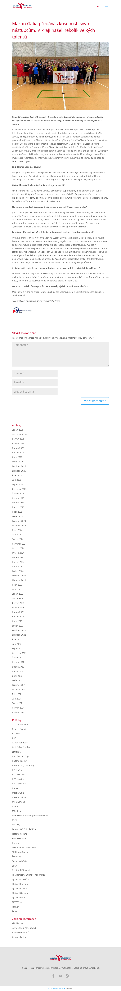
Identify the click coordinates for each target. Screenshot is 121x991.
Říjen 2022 (17, 639)
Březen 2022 (18, 671)
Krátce (15, 788)
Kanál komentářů (20, 932)
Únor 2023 (17, 621)
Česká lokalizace (20, 937)
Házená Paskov (19, 760)
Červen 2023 (18, 603)
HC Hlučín (17, 770)
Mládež (15, 806)
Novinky (16, 824)
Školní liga (17, 856)
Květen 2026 (18, 443)
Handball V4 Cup (20, 756)
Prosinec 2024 (19, 521)
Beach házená (19, 729)
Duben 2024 (18, 557)
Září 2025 (16, 479)
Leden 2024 (17, 571)
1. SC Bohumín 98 (21, 724)
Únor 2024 (17, 566)
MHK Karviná (18, 801)
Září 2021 (16, 698)
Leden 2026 (17, 461)
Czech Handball (20, 742)
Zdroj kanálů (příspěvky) (24, 927)
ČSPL (14, 738)
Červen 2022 (18, 657)
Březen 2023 (18, 616)
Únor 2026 (17, 457)
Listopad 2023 (19, 580)
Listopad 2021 (19, 689)
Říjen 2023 (17, 584)
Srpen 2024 (17, 539)
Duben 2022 (18, 666)
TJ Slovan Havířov (20, 879)
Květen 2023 (18, 607)
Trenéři (15, 906)
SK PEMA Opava (20, 852)
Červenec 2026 (19, 434)
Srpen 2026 (17, 429)
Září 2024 (16, 534)
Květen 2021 (18, 712)
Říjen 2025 (17, 475)
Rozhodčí (16, 843)
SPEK (14, 865)
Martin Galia (18, 792)
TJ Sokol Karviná (20, 884)
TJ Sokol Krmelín (20, 888)
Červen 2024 (18, 548)
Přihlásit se (17, 923)
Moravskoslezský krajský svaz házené (30, 815)
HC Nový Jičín (18, 774)
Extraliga (16, 751)
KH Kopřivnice (19, 783)
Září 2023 (16, 589)
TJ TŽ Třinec (18, 902)
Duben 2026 (18, 448)
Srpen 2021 (17, 703)
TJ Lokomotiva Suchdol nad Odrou (28, 874)
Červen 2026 (18, 438)
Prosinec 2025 (19, 466)
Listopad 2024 (19, 525)
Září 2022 (16, 644)
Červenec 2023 (19, 598)
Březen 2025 (18, 507)
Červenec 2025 (19, 489)
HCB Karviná (18, 779)
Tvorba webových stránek (57, 988)
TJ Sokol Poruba (19, 897)
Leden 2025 (17, 516)
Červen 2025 (18, 493)
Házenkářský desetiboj (23, 765)
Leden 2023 (17, 625)
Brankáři (16, 733)
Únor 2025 (17, 511)
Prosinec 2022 (19, 630)
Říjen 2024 (17, 530)
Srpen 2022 (17, 648)
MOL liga (16, 811)
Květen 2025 (18, 498)
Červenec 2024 (19, 543)
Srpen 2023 (17, 593)
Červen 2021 (18, 707)
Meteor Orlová (19, 797)
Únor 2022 (17, 675)
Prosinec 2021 (19, 685)
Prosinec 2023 (19, 575)
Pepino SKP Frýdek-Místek (24, 829)
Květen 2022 (18, 662)
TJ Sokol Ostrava (20, 893)
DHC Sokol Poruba (21, 747)
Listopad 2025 (19, 470)
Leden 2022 (17, 680)
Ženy (14, 911)
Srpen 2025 (17, 484)
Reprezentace (19, 838)
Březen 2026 (18, 452)
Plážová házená (19, 833)
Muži (14, 820)
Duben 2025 (18, 502)
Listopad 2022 (19, 634)
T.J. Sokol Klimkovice (22, 870)
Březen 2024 (18, 562)
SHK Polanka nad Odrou (24, 847)
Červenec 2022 (19, 653)
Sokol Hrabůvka (19, 861)
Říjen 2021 (17, 694)
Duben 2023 (18, 612)
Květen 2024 (18, 552)
